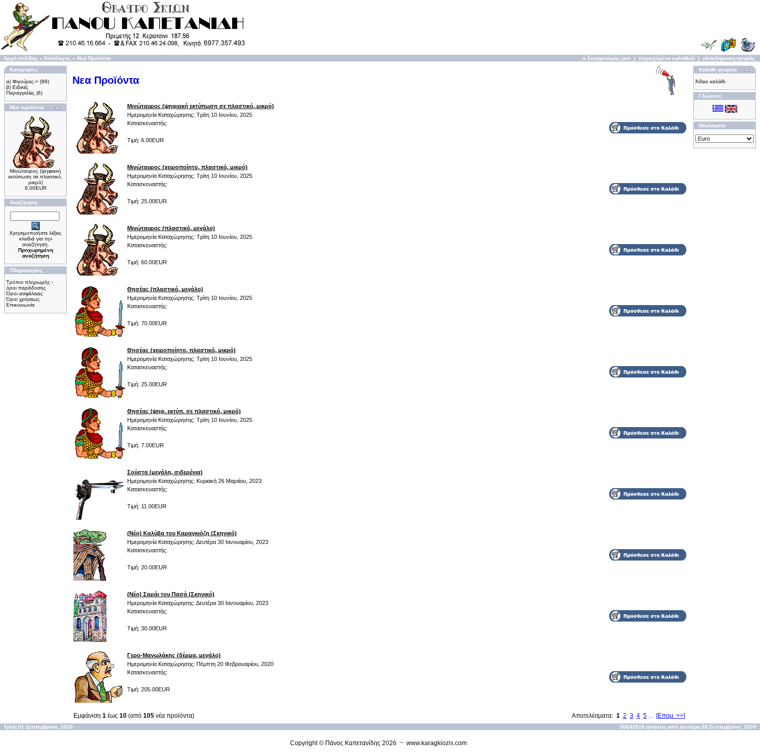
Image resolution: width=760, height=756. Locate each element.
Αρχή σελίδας (21, 58)
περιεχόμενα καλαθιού (667, 58)
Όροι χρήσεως (23, 299)
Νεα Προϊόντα (94, 58)
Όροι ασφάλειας (24, 293)
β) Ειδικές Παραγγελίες (20, 90)
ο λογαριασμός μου (607, 58)
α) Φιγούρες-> (22, 81)
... (650, 715)
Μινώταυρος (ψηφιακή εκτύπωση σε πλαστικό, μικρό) (35, 176)
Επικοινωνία (20, 305)
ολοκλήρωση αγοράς (729, 58)
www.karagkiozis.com (436, 743)
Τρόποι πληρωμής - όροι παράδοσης (29, 285)
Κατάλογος (57, 58)
